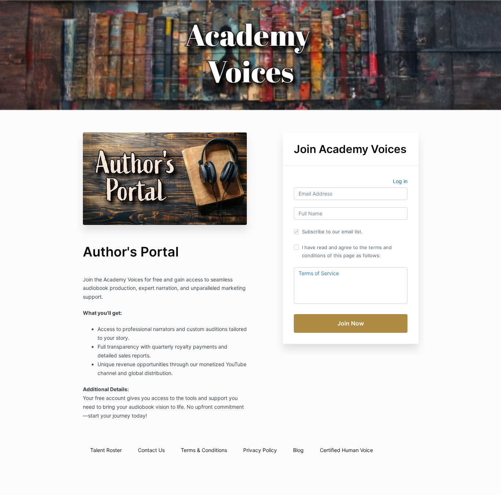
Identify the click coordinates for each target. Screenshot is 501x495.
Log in (400, 181)
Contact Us (151, 450)
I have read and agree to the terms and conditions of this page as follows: (347, 251)
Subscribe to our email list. (332, 231)
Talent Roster (106, 450)
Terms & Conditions (204, 450)
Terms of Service (319, 273)
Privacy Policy (260, 450)
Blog (298, 450)
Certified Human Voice (346, 450)
